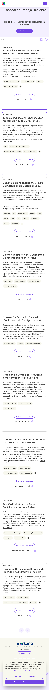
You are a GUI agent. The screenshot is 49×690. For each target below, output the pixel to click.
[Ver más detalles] (30, 99)
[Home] (3, 3)
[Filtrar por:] (41, 39)
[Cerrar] (47, 674)
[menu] (45, 3)
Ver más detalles (29, 76)
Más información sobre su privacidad (28, 671)
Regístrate (24, 31)
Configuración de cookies (24, 676)
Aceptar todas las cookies (24, 682)
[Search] (46, 39)
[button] (24, 94)
